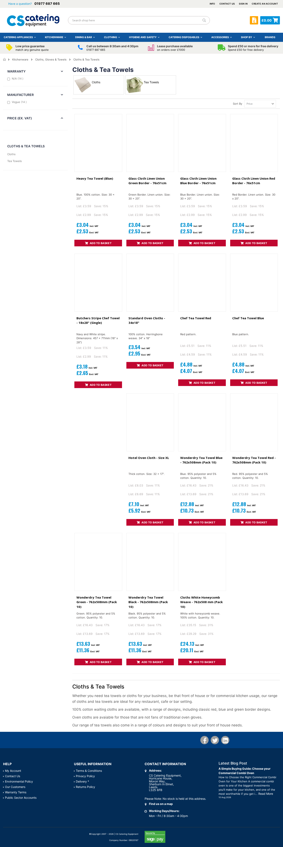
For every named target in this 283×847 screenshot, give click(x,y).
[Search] (204, 20)
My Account (13, 770)
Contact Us (227, 3)
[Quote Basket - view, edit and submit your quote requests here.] (254, 20)
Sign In (243, 3)
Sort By (237, 103)
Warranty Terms (15, 792)
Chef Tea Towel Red (195, 318)
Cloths (11, 154)
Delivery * (82, 781)
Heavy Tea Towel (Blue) (94, 178)
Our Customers (15, 787)
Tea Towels (14, 161)
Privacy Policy (85, 776)
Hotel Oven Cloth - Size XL (148, 458)
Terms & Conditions (89, 770)
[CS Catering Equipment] (33, 20)
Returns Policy (85, 787)
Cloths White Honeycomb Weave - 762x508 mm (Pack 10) (201, 602)
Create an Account (265, 3)
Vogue (20, 102)
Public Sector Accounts (20, 797)
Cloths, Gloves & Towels (51, 59)
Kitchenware (20, 59)
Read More (265, 793)
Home (4, 59)
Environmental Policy (19, 781)
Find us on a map (161, 804)
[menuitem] (270, 37)
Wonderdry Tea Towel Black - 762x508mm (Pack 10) (148, 602)
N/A (18, 78)
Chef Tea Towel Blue (248, 318)
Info (212, 3)
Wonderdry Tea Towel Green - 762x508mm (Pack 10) (96, 602)
